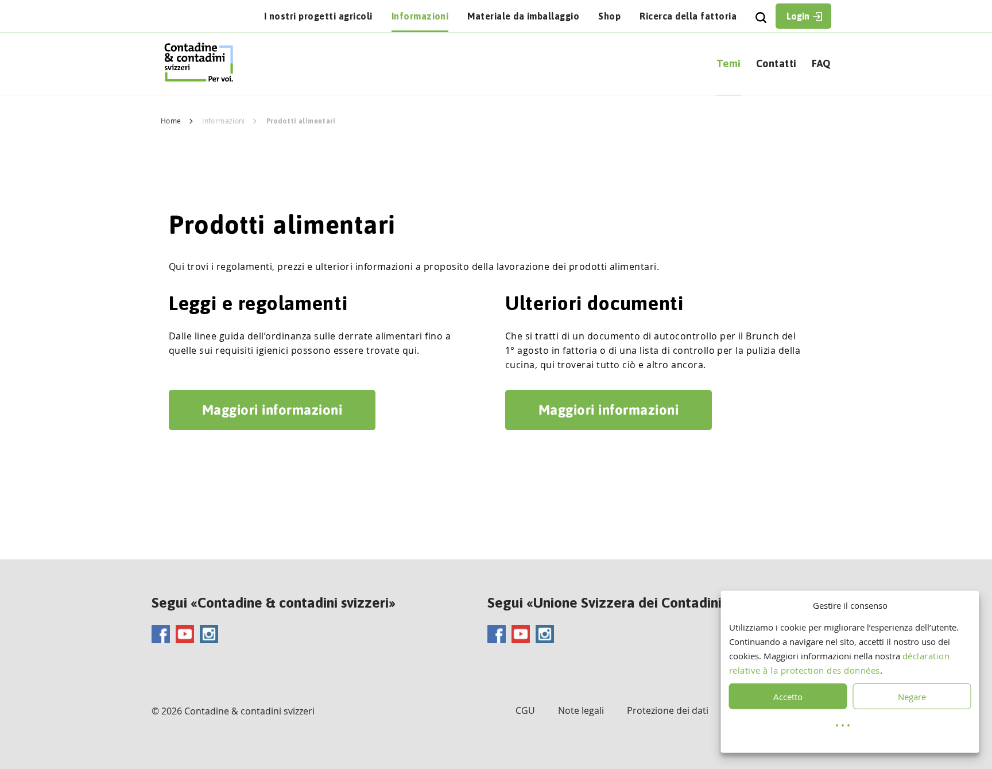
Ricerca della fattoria (688, 16)
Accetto (788, 696)
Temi (728, 63)
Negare (912, 696)
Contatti (776, 63)
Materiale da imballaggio (523, 16)
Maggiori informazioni (272, 410)
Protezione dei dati (667, 710)
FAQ (821, 63)
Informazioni (420, 16)
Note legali (581, 710)
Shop (609, 16)
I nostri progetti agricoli (318, 16)
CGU (525, 710)
